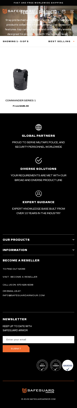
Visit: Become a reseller (20, 276)
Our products (16, 239)
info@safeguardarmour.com (24, 295)
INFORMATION (15, 250)
